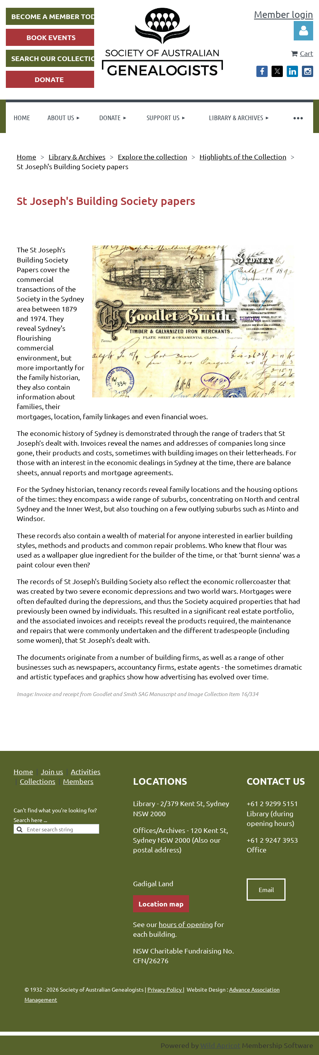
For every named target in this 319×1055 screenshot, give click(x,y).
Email (266, 889)
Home (26, 156)
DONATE (49, 79)
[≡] (297, 117)
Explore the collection (152, 156)
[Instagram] (307, 71)
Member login (283, 14)
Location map (161, 903)
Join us (52, 771)
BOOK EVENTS (50, 37)
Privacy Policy (165, 989)
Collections (37, 781)
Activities (85, 771)
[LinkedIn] (292, 71)
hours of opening (186, 924)
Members (78, 781)
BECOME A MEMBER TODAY (58, 16)
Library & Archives (77, 156)
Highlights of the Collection (243, 156)
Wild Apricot (220, 1045)
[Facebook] (262, 71)
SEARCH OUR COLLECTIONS (58, 58)
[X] (277, 71)
